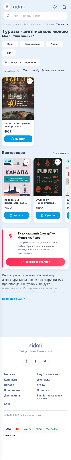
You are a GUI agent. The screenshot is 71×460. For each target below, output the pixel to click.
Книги (18, 24)
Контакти (10, 379)
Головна (7, 24)
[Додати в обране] (30, 81)
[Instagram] (26, 361)
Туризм (49, 24)
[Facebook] (35, 361)
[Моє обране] (54, 6)
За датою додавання (23, 62)
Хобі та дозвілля (33, 24)
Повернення (12, 390)
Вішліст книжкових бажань (49, 397)
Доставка (43, 379)
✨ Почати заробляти (35, 261)
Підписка (43, 390)
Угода (41, 384)
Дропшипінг (12, 395)
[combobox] (35, 16)
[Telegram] (44, 361)
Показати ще (61, 153)
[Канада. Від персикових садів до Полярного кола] (16, 177)
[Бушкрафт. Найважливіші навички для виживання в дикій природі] (47, 177)
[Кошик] (64, 6)
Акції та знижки (47, 374)
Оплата (9, 384)
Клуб (7, 403)
